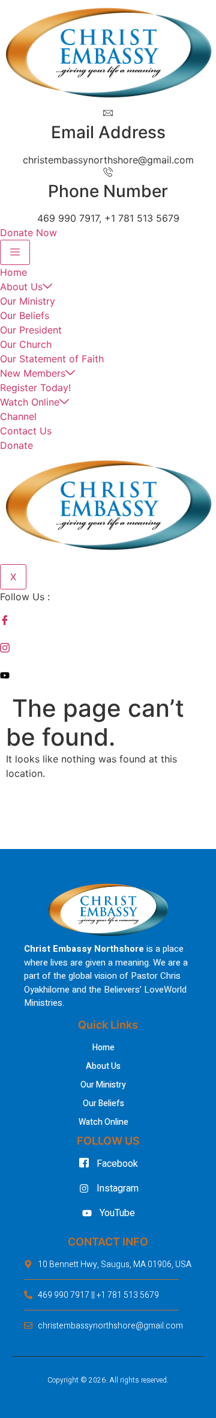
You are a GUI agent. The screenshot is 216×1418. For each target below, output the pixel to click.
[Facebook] (108, 620)
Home (13, 272)
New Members (32, 373)
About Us (21, 287)
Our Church (26, 344)
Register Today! (35, 388)
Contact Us (26, 431)
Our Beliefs (24, 315)
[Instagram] (108, 648)
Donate (16, 445)
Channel (18, 416)
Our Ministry (27, 301)
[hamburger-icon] (15, 252)
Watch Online (29, 402)
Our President (31, 330)
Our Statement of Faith (52, 359)
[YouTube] (108, 675)
